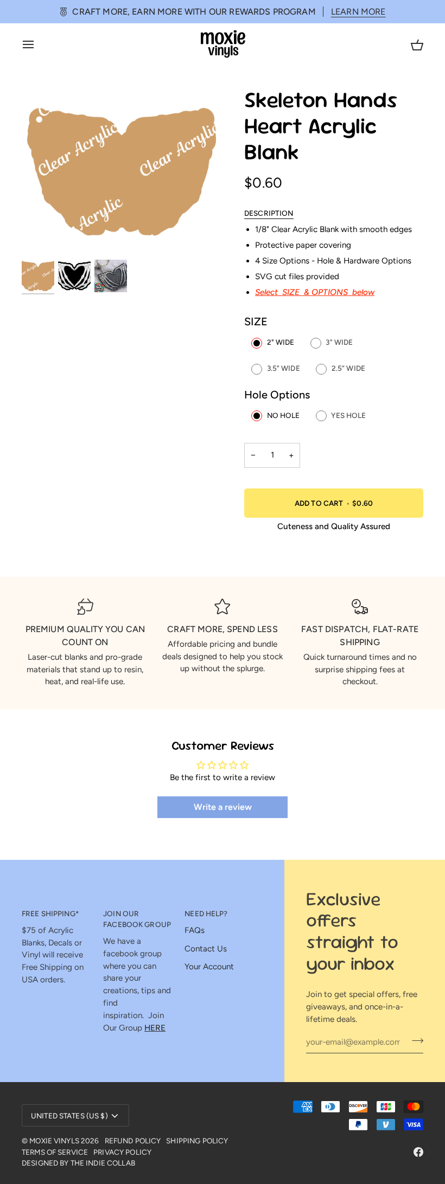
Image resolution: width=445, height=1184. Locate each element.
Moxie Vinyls (54, 1140)
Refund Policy (133, 1140)
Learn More (358, 12)
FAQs (195, 930)
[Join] (414, 1041)
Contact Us (206, 949)
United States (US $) (69, 1115)
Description (269, 213)
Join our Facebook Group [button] (137, 919)
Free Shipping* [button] (50, 913)
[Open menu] (38, 44)
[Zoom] (122, 172)
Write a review (223, 807)
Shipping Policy (197, 1140)
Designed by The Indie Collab (78, 1163)
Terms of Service (55, 1152)
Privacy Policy (122, 1152)
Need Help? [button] (206, 913)
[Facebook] (418, 1152)
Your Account (209, 966)
